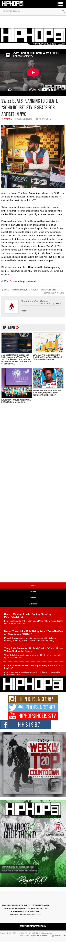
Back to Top (60, 936)
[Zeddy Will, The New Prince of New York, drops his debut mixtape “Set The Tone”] (48, 378)
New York (30, 290)
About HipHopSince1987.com (33, 926)
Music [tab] (33, 592)
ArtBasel (15, 290)
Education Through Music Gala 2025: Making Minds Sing (16, 401)
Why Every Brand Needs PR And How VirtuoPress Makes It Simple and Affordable (47, 357)
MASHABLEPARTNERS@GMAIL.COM (25, 914)
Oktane (8, 119)
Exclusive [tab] (33, 604)
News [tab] (33, 585)
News (62, 293)
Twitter (24, 311)
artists (22, 290)
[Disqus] (33, 450)
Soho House (40, 290)
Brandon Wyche (40, 936)
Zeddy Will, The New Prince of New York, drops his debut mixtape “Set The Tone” (47, 392)
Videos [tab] (33, 598)
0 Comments (45, 119)
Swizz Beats (51, 290)
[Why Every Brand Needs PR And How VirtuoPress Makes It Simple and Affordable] (48, 342)
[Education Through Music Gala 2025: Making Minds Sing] (16, 383)
